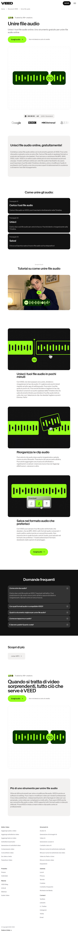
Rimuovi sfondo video (47, 860)
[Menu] (75, 3)
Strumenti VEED (13, 9)
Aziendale (4, 876)
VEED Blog (4, 884)
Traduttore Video (6, 860)
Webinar (4, 892)
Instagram (43, 910)
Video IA (42, 838)
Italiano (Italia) (5, 930)
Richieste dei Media (46, 890)
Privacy (42, 876)
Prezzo (3, 872)
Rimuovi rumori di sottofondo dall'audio (52, 849)
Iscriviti (66, 3)
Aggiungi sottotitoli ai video (10, 834)
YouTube (42, 899)
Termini (42, 879)
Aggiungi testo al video (8, 838)
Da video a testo (6, 856)
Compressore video (7, 849)
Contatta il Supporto (46, 887)
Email (41, 917)
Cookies (42, 883)
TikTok (42, 914)
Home (3, 9)
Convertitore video (7, 853)
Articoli (3, 888)
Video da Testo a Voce (47, 856)
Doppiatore (43, 864)
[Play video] (39, 292)
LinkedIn (42, 903)
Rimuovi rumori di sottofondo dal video (52, 853)
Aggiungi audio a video (8, 831)
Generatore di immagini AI (48, 834)
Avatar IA (43, 831)
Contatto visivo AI (45, 845)
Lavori (42, 872)
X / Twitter (43, 906)
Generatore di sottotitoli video (11, 845)
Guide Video (5, 895)
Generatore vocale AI (47, 842)
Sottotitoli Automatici (8, 842)
